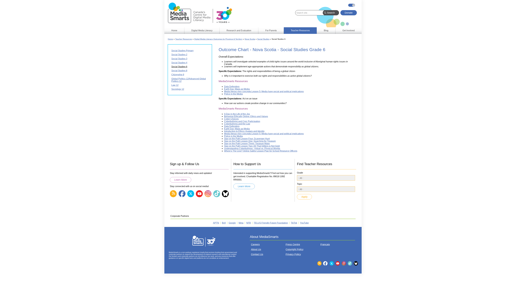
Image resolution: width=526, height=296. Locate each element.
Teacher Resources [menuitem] (300, 30)
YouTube (304, 223)
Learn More (180, 179)
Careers (255, 244)
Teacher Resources (183, 39)
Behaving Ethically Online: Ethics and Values (246, 116)
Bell (224, 223)
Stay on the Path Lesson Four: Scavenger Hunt (247, 138)
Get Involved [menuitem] (348, 30)
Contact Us (257, 254)
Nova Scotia (250, 39)
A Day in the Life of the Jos (237, 114)
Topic (299, 184)
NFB (248, 223)
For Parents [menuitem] (271, 30)
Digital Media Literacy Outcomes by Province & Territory (218, 39)
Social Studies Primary (182, 50)
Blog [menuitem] (326, 30)
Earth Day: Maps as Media (237, 89)
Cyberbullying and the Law (237, 124)
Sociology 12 (177, 89)
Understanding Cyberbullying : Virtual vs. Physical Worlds (252, 148)
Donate (349, 12)
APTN (216, 223)
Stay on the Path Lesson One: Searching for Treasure (250, 141)
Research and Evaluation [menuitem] (239, 30)
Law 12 (174, 85)
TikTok (294, 223)
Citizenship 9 (177, 74)
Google (232, 223)
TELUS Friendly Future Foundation (271, 223)
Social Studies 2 (179, 54)
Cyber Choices (231, 119)
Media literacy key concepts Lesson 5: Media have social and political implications (264, 91)
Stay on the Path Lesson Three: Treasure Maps (247, 143)
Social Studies (263, 39)
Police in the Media (233, 94)
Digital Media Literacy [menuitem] (201, 30)
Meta (241, 223)
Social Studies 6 (179, 67)
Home (170, 39)
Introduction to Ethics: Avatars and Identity (244, 131)
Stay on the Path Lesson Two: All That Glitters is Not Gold (252, 146)
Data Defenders (231, 86)
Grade (300, 173)
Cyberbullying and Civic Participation (242, 121)
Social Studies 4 (179, 63)
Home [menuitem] (174, 30)
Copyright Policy (294, 249)
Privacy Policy (293, 254)
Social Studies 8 (179, 70)
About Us (256, 249)
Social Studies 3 (179, 59)
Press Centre (293, 244)
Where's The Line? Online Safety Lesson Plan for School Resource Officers (260, 151)
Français (351, 5)
